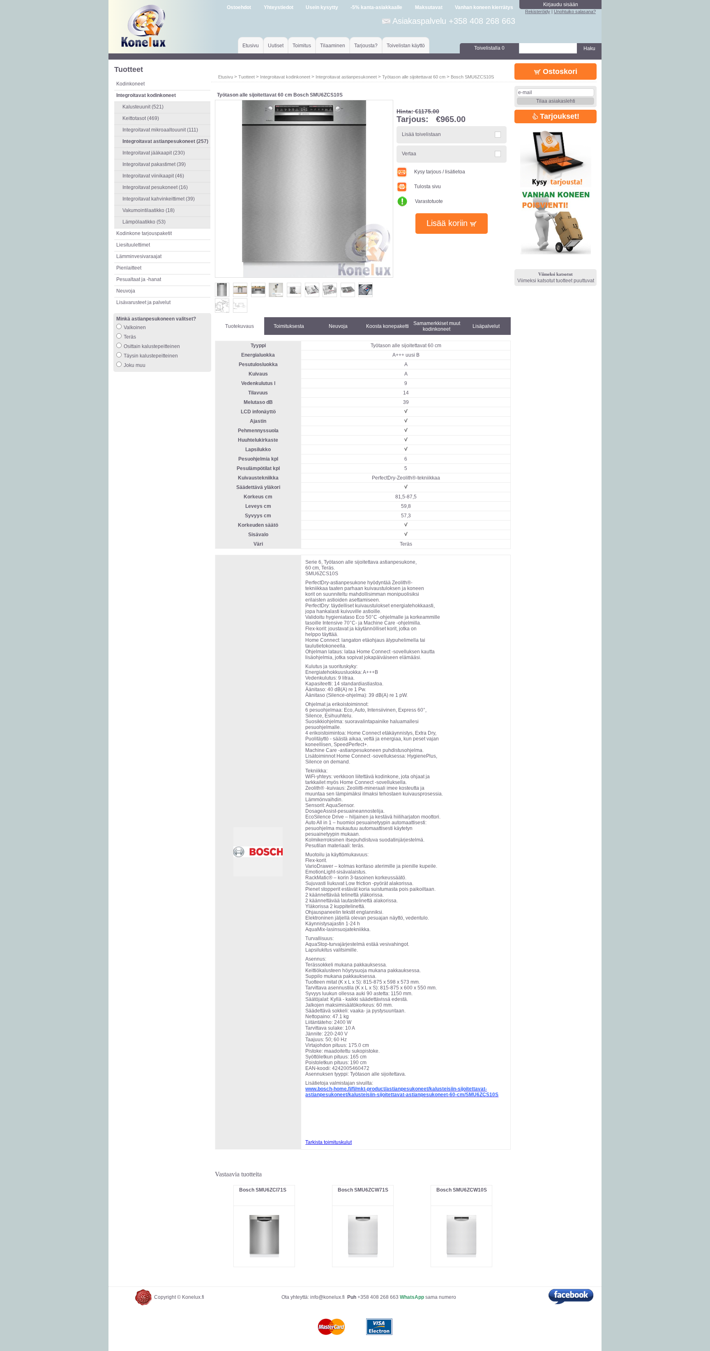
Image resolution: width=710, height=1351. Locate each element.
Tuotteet (246, 76)
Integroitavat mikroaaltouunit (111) (160, 130)
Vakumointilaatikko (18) (148, 210)
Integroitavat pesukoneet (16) (155, 187)
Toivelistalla (489, 48)
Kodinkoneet (130, 84)
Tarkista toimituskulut (328, 1142)
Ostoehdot (239, 7)
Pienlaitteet (128, 268)
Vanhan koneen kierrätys (484, 7)
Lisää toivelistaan (421, 134)
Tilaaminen (332, 45)
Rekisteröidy (537, 11)
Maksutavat (429, 7)
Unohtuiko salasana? (575, 11)
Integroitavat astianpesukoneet (346, 76)
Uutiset (276, 45)
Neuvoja (125, 291)
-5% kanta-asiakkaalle (376, 7)
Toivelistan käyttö (406, 45)
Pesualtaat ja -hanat (138, 279)
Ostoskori (559, 71)
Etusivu (250, 45)
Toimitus (302, 45)
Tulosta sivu (427, 186)
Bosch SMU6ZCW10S (461, 1190)
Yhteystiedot (278, 7)
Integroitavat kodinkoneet (285, 76)
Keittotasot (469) (140, 118)
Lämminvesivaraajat (138, 256)
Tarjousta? (366, 45)
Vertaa (409, 154)
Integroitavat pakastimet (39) (154, 164)
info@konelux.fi (327, 1297)
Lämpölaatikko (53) (144, 222)
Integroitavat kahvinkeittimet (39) (158, 199)
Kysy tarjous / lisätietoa (439, 172)
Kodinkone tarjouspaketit (144, 233)
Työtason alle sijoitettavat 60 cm (413, 76)
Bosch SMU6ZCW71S (363, 1190)
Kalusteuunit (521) (143, 107)
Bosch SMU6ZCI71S (262, 1190)
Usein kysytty (322, 7)
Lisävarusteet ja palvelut (143, 302)
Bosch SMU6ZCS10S (472, 76)
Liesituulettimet (133, 245)
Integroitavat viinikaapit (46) (153, 176)
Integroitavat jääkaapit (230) (153, 153)
